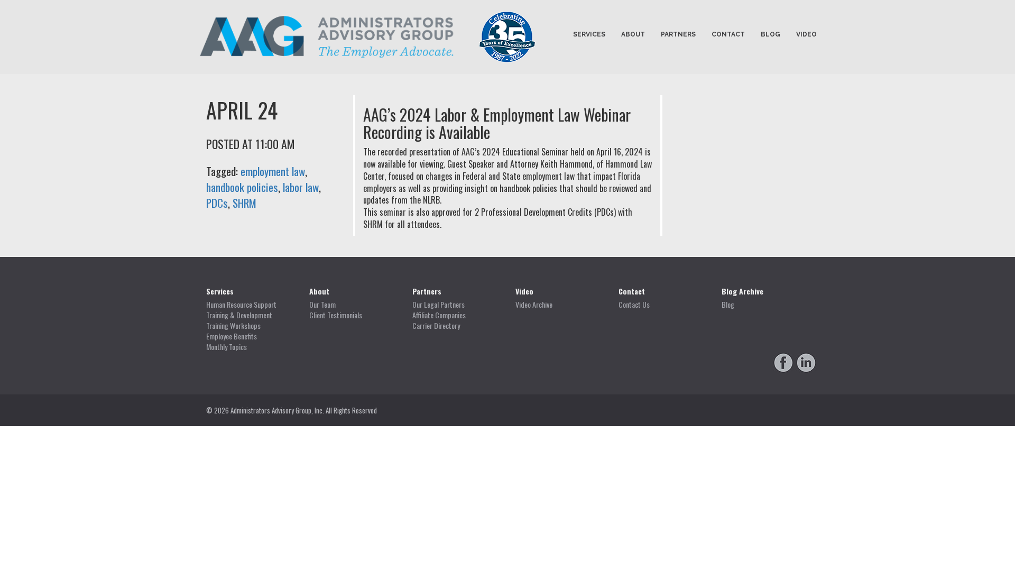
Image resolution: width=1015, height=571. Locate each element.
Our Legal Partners (438, 304)
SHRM (244, 203)
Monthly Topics (226, 347)
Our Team (322, 304)
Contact (728, 34)
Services (589, 34)
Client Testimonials (335, 315)
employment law (273, 171)
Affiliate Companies (439, 315)
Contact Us (634, 304)
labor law (301, 187)
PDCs (217, 203)
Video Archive (533, 304)
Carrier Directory (436, 325)
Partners (678, 34)
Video (806, 34)
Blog (770, 34)
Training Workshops (233, 325)
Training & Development (239, 315)
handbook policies (242, 187)
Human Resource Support (241, 304)
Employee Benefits (231, 336)
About (633, 34)
